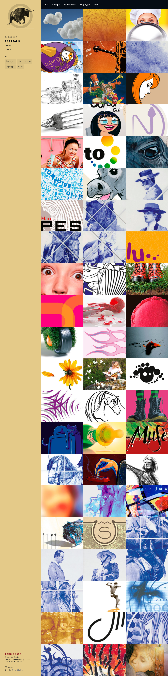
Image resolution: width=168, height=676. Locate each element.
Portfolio (13, 41)
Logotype (10, 66)
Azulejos (10, 61)
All (46, 4)
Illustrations (24, 61)
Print (20, 66)
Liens (8, 45)
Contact (10, 49)
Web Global (18, 670)
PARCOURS (11, 37)
